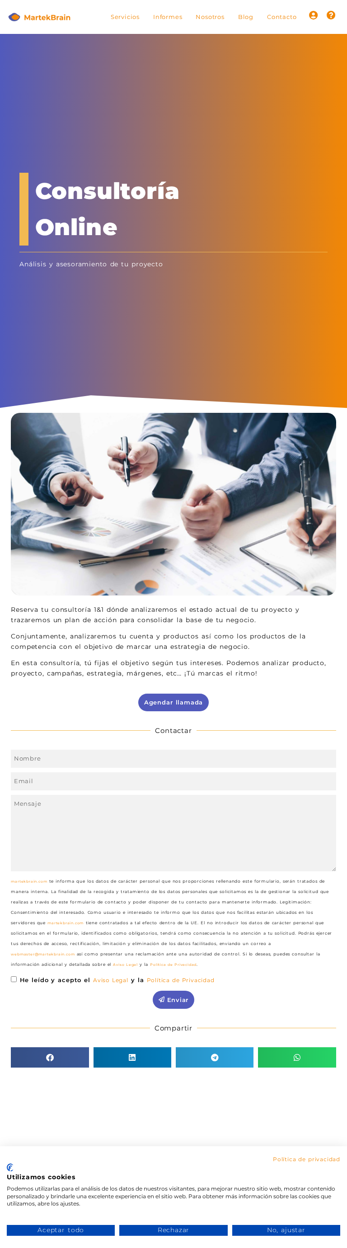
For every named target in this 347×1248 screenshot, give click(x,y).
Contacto (281, 16)
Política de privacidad (306, 1159)
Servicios (125, 16)
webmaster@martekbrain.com (43, 954)
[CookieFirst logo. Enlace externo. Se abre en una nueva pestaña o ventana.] (10, 1167)
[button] (50, 1057)
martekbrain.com (29, 881)
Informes (167, 16)
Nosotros (210, 16)
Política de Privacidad (173, 964)
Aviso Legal (125, 964)
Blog (245, 16)
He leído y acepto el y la (117, 979)
